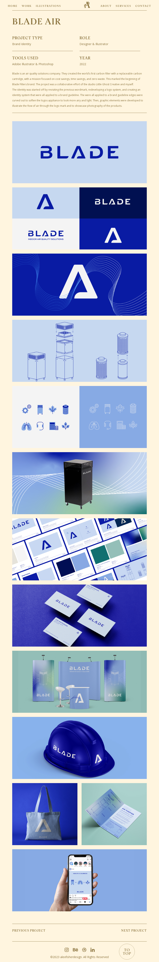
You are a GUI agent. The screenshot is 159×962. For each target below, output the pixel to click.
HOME (13, 6)
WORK (27, 6)
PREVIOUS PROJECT (29, 930)
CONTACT (143, 6)
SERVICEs (123, 6)
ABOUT (106, 6)
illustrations (48, 6)
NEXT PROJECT (134, 930)
